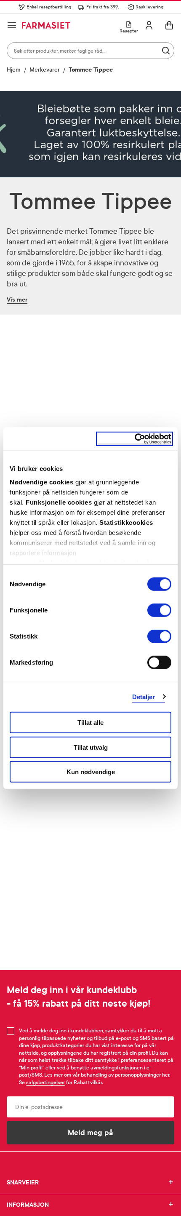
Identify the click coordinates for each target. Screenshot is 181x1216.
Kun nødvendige (91, 771)
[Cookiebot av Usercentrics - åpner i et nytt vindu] (134, 438)
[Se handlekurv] (169, 25)
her (165, 1075)
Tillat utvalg (91, 747)
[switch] (159, 610)
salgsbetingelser (45, 1082)
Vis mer (17, 300)
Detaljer (143, 696)
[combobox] (90, 50)
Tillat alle (90, 722)
